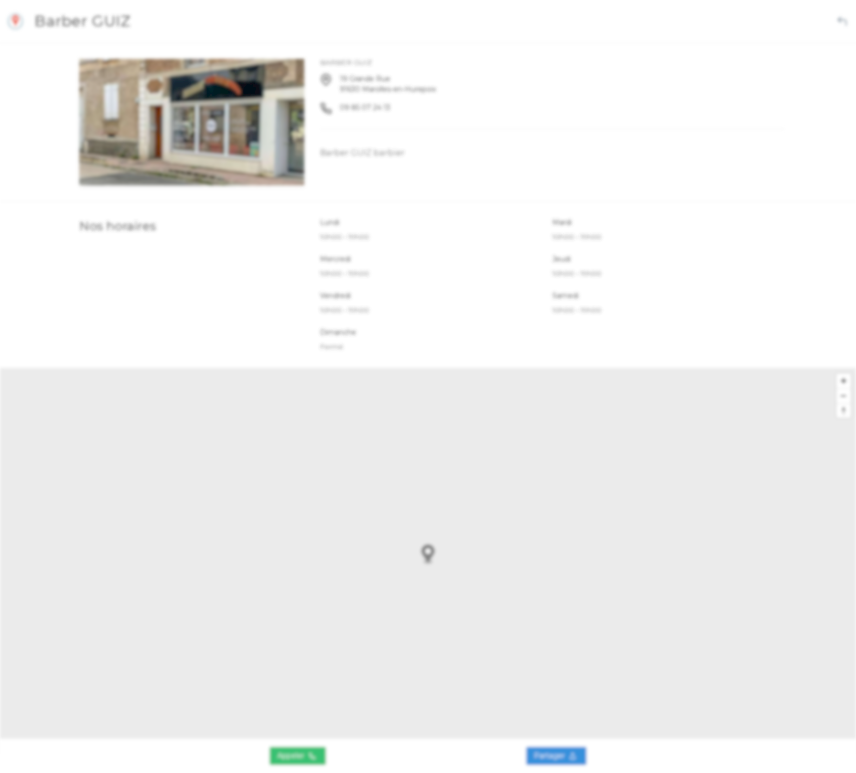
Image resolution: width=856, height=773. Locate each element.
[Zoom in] (843, 380)
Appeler (291, 755)
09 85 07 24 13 (365, 107)
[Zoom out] (843, 395)
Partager (550, 755)
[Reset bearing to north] (843, 410)
